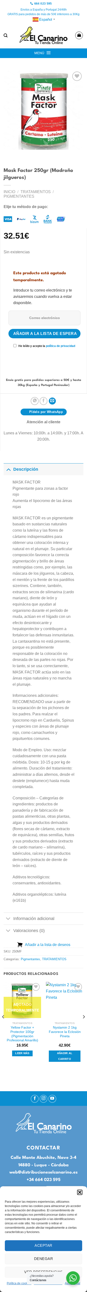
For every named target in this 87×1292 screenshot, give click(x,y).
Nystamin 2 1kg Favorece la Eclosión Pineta (65, 1032)
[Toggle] (8, 469)
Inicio (9, 192)
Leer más (22, 1053)
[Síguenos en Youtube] (52, 1099)
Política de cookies (19, 1283)
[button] (79, 1192)
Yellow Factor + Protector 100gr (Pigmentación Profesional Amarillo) (22, 1034)
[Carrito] (79, 35)
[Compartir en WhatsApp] (35, 401)
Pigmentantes (19, 196)
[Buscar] (5, 35)
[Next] (83, 1026)
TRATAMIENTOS (36, 192)
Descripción (25, 469)
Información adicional (33, 918)
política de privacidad (60, 346)
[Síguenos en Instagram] (44, 1099)
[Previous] (3, 1026)
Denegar (43, 1259)
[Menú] (48, 53)
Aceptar (43, 1245)
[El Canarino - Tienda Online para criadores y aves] (43, 35)
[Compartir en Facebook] (44, 401)
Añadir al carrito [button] (64, 1056)
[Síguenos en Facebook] (35, 1099)
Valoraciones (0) (29, 930)
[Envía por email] (52, 401)
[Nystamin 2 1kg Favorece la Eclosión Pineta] (64, 1000)
